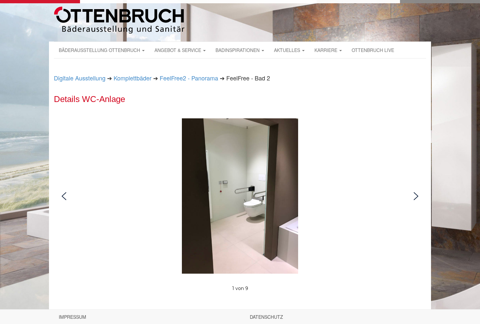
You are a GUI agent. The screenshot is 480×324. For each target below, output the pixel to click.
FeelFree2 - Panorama (189, 78)
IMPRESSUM (72, 317)
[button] (64, 196)
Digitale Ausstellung (79, 78)
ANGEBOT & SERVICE (178, 50)
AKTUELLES (287, 50)
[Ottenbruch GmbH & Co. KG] (119, 20)
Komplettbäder (133, 78)
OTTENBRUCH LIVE (373, 50)
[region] (240, 205)
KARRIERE (326, 50)
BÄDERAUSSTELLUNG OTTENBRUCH (100, 50)
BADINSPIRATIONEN (238, 50)
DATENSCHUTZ (266, 317)
